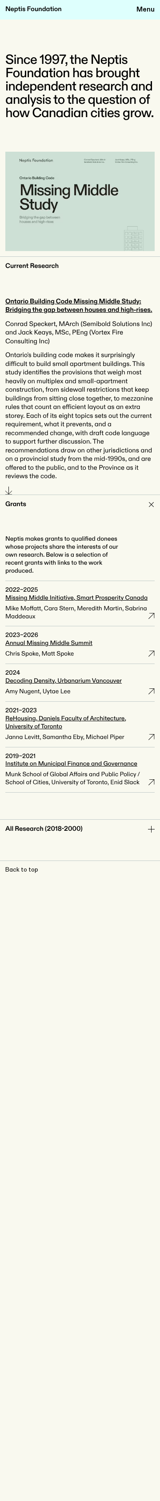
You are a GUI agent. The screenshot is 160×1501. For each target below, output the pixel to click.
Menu (145, 9)
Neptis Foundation (33, 9)
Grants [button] (15, 504)
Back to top (21, 870)
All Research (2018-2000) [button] (44, 829)
